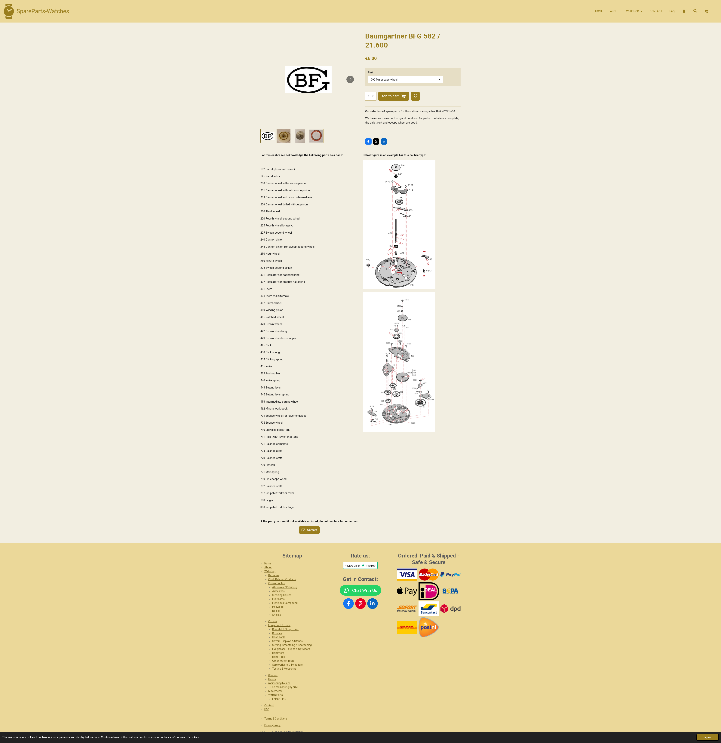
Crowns (272, 621)
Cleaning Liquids (281, 595)
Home (268, 563)
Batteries (273, 575)
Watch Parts (275, 694)
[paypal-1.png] (450, 574)
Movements (275, 690)
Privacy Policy (272, 725)
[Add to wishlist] (415, 96)
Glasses (273, 675)
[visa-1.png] (407, 574)
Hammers (278, 652)
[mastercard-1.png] (429, 574)
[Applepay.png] (407, 591)
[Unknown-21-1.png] (429, 608)
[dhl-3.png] (407, 627)
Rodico (276, 610)
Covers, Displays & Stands (287, 641)
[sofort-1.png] (407, 608)
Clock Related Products (282, 579)
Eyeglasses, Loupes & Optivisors (291, 648)
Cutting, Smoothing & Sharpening (292, 644)
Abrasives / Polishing (284, 587)
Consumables (276, 583)
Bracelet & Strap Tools (285, 629)
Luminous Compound (285, 602)
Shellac (276, 614)
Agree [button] (707, 737)
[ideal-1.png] (429, 591)
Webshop (269, 571)
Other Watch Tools (283, 660)
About (268, 567)
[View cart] (706, 11)
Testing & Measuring (284, 668)
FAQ (266, 709)
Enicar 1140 (279, 698)
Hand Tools (278, 656)
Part (370, 72)
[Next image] (350, 79)
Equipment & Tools (279, 625)
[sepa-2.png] (450, 591)
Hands (272, 679)
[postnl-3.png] (429, 627)
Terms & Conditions (275, 718)
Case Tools (278, 637)
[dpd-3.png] (450, 608)
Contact (269, 705)
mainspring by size (279, 683)
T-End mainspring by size (283, 687)
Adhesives (278, 591)
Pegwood (278, 606)
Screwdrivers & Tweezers (287, 664)
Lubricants (278, 598)
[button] (267, 136)
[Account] (684, 11)
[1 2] (370, 96)
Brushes (277, 633)
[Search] (695, 11)
